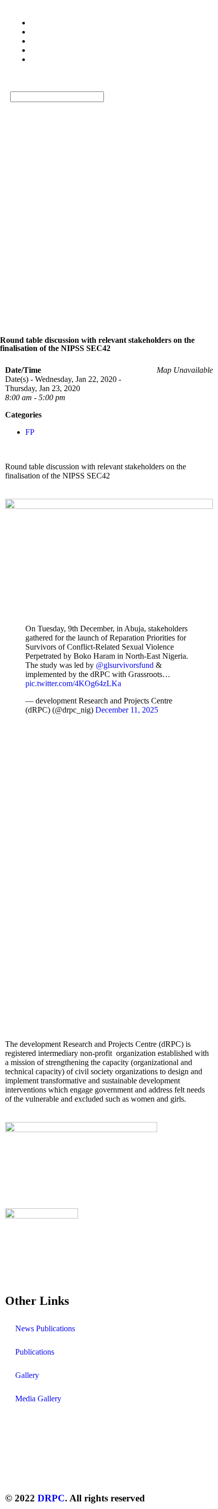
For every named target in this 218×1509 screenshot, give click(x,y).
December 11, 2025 (126, 709)
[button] (109, 86)
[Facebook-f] (45, 1469)
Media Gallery (38, 1398)
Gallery (27, 1375)
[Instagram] (72, 1469)
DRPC (51, 1498)
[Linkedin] (127, 1469)
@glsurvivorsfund (125, 665)
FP (29, 432)
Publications (34, 1351)
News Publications (45, 1328)
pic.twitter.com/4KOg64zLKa (73, 683)
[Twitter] (17, 1469)
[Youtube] (100, 1469)
